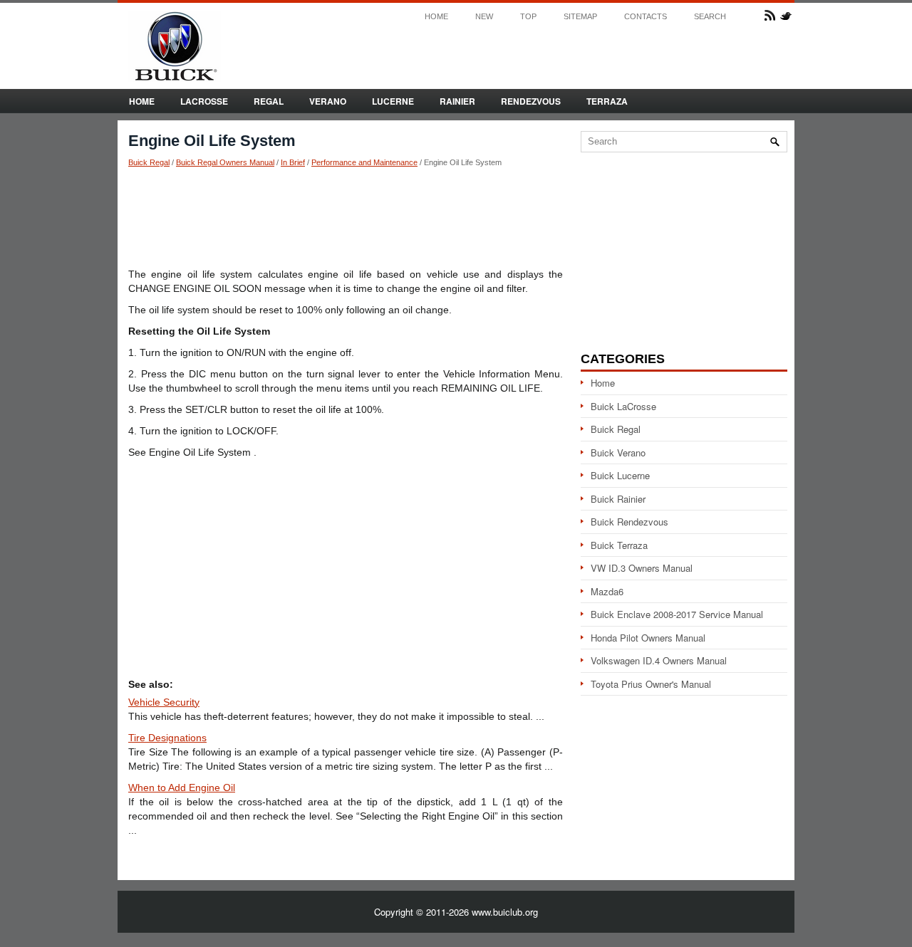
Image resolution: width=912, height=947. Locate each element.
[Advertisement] (345, 217)
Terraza (607, 101)
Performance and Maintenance (364, 162)
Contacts (645, 17)
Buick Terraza (619, 545)
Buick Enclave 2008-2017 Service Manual (677, 614)
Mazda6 (607, 591)
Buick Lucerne (620, 475)
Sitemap (580, 17)
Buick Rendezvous (629, 521)
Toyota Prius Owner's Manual (651, 684)
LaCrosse (204, 101)
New (484, 17)
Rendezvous (531, 101)
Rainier (457, 101)
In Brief (293, 162)
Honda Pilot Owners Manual (648, 637)
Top (528, 17)
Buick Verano (618, 452)
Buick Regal (149, 162)
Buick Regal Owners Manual (225, 162)
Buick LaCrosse (623, 406)
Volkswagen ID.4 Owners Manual (659, 660)
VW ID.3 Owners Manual (642, 568)
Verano (327, 101)
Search (710, 17)
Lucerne (393, 101)
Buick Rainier (618, 499)
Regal (269, 101)
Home (436, 17)
